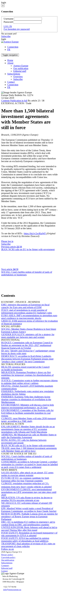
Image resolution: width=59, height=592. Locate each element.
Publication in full (18, 100)
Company (5, 565)
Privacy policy (7, 554)
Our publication (20, 68)
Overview (18, 76)
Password (8, 22)
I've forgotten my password (17, 29)
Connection (12, 47)
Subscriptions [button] (13, 74)
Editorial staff (19, 71)
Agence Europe (20, 65)
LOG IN (8, 26)
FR (8, 49)
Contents (5, 100)
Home (10, 60)
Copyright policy (8, 557)
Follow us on (7, 549)
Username (8, 18)
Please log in (7, 241)
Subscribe (6, 36)
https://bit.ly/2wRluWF (35, 233)
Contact (11, 82)
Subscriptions (6, 563)
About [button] (10, 63)
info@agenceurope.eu (12, 589)
